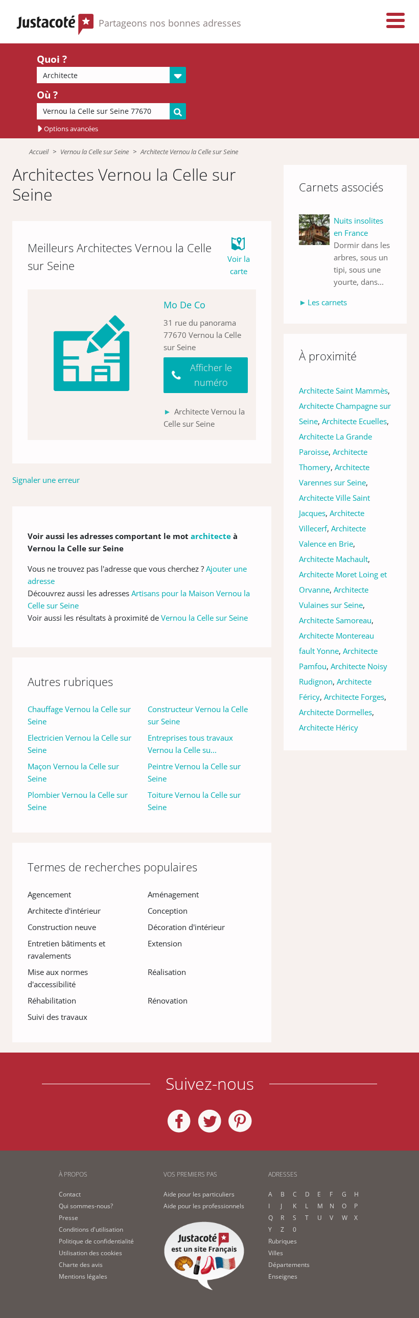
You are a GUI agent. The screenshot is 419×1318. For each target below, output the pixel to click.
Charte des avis (81, 1264)
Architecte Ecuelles (354, 421)
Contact (70, 1194)
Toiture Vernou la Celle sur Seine (194, 801)
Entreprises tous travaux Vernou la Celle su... (190, 744)
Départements (289, 1264)
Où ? (47, 95)
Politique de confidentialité (96, 1241)
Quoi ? (52, 59)
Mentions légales (83, 1276)
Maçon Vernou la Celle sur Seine (73, 772)
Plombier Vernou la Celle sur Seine (78, 801)
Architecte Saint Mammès (343, 390)
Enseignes (282, 1276)
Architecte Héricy (328, 727)
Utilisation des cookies (90, 1253)
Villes (275, 1253)
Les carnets (327, 302)
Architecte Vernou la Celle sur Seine (189, 151)
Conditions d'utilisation (91, 1229)
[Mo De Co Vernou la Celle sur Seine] (91, 364)
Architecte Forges (354, 697)
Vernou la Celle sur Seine (94, 151)
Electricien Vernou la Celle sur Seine (79, 744)
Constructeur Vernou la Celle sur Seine (198, 715)
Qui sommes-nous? (86, 1206)
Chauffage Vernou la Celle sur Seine (79, 715)
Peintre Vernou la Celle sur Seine (194, 772)
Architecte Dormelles (335, 712)
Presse (68, 1218)
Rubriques (282, 1241)
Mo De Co (184, 305)
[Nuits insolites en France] (316, 251)
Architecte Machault (333, 559)
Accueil (39, 151)
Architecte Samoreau (335, 620)
